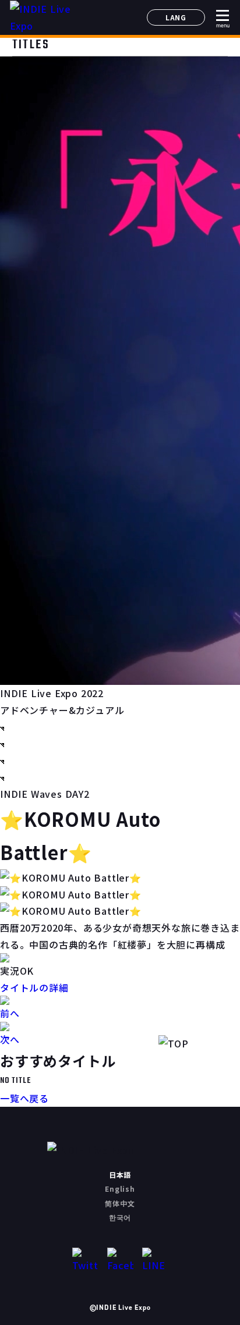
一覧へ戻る (24, 1098)
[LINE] (155, 1261)
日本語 (120, 1175)
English (120, 1188)
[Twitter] (85, 1261)
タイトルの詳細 (34, 987)
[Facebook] (120, 1261)
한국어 (120, 1217)
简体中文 (120, 1203)
